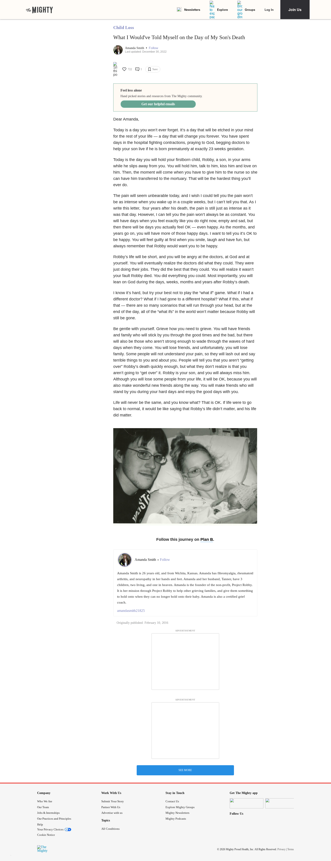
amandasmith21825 (131, 611)
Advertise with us (111, 812)
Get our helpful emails (158, 104)
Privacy (281, 849)
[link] (39, 9)
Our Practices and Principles (54, 818)
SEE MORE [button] (185, 770)
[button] (153, 48)
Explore (222, 9)
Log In (269, 9)
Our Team (43, 807)
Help (40, 824)
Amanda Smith (135, 48)
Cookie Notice (46, 834)
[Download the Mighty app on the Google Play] (282, 803)
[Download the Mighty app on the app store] (246, 803)
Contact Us (172, 801)
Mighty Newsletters (177, 812)
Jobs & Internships (48, 812)
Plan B (206, 539)
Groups (250, 9)
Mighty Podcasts (176, 818)
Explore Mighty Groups (180, 807)
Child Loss (123, 27)
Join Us (295, 9)
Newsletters (192, 9)
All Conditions (110, 828)
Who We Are (44, 801)
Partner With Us (110, 807)
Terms (290, 849)
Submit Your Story (112, 801)
